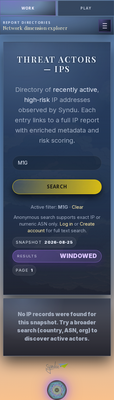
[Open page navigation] (104, 25)
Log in (66, 224)
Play (86, 8)
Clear (77, 207)
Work (28, 8)
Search (57, 186)
